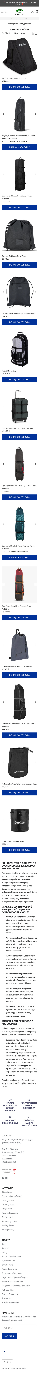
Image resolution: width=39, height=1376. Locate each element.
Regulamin (6, 1298)
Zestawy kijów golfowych (12, 1196)
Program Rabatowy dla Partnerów (16, 1286)
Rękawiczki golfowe (10, 1213)
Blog (3, 1244)
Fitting (4, 1252)
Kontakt (5, 1248)
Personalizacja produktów (12, 1281)
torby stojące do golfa (11, 1083)
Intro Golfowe (7, 1265)
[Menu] (2, 11)
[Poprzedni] (3, 114)
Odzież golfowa (8, 1204)
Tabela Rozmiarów (9, 1269)
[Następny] (35, 114)
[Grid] (33, 33)
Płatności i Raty (8, 1290)
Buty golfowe (7, 1217)
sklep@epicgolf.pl (9, 1162)
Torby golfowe (8, 1200)
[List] (36, 33)
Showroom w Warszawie (12, 1273)
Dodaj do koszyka (19, 87)
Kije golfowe (7, 1192)
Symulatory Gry (8, 1260)
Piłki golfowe (7, 1208)
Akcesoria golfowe (9, 1221)
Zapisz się (9, 1336)
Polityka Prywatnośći (10, 1302)
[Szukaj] (7, 11)
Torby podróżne (25, 24)
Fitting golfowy (8, 1229)
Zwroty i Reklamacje (10, 1294)
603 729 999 (7, 1158)
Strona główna (13, 24)
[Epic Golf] (19, 12)
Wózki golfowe (8, 1225)
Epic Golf (10, 1368)
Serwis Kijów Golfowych (11, 1256)
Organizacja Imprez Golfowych (14, 1277)
